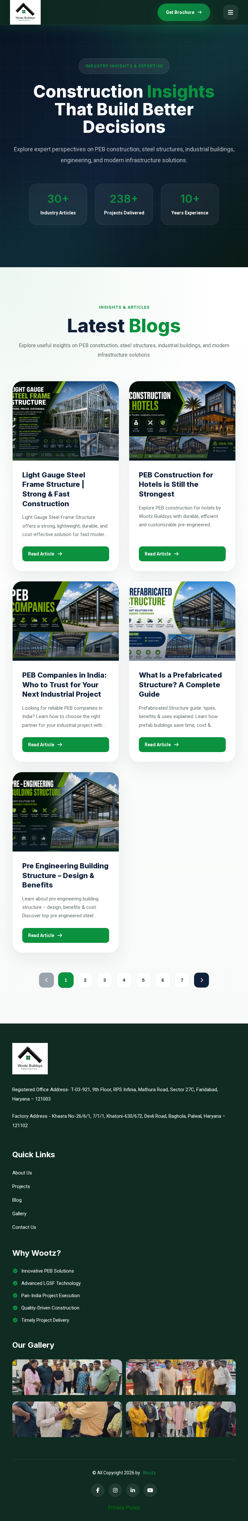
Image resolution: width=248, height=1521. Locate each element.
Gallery (19, 1214)
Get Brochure (180, 12)
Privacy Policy (124, 1507)
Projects (21, 1186)
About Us (22, 1173)
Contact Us (24, 1227)
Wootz (149, 1472)
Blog (17, 1200)
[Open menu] (230, 12)
